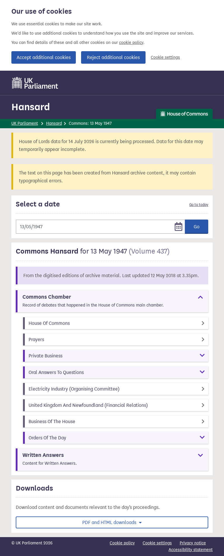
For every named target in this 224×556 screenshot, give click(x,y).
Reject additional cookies (113, 57)
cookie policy (131, 42)
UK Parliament (24, 123)
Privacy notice (193, 543)
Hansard (30, 107)
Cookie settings (165, 57)
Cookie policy (122, 543)
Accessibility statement (191, 549)
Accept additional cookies (44, 57)
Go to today (198, 205)
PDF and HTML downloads (109, 522)
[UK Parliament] (35, 82)
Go (197, 226)
